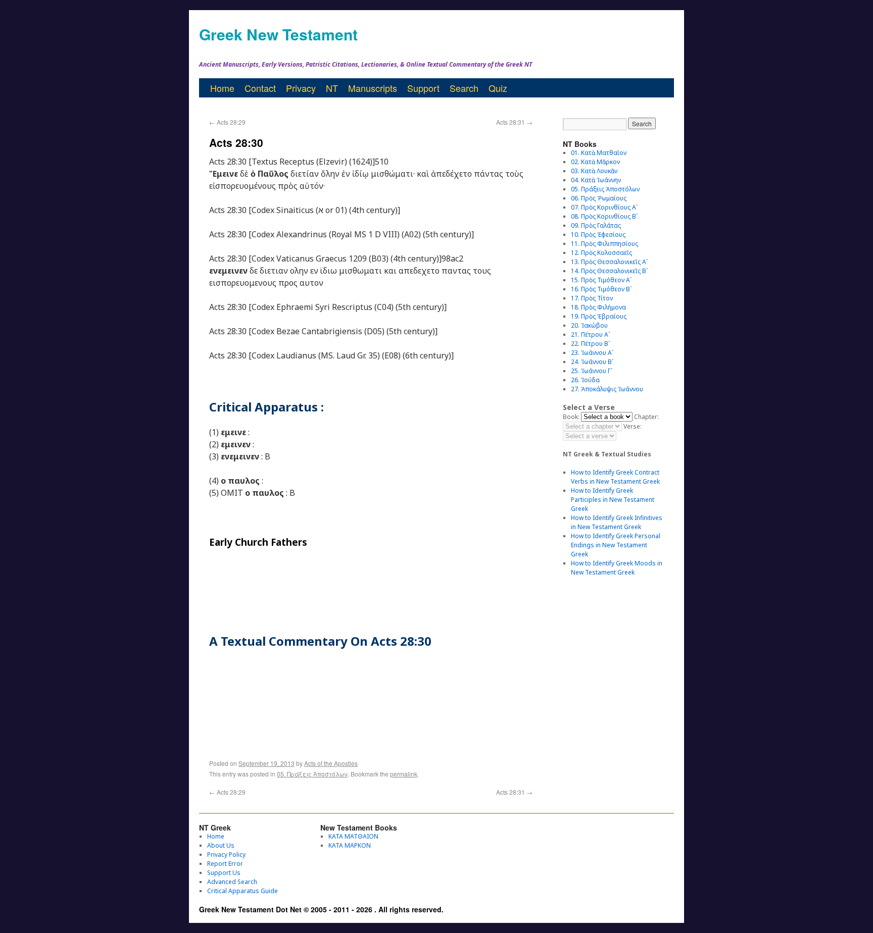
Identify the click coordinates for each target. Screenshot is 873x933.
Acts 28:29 (227, 122)
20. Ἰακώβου (589, 325)
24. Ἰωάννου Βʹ (592, 361)
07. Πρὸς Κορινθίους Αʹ (604, 207)
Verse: (632, 426)
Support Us (223, 872)
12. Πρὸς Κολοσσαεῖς (601, 252)
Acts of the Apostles (331, 763)
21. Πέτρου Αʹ (590, 334)
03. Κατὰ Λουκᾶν (594, 171)
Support (423, 87)
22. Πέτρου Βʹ (590, 343)
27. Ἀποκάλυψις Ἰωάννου (607, 389)
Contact (260, 87)
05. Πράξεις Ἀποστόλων (312, 773)
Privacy (301, 87)
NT (332, 87)
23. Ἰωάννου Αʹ (592, 352)
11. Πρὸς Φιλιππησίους (604, 243)
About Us (220, 845)
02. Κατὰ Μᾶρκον (595, 162)
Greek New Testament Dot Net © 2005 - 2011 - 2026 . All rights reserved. (321, 909)
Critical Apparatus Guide (242, 891)
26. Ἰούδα (585, 380)
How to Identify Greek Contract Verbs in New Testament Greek (615, 477)
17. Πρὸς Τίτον (592, 298)
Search (464, 87)
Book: (571, 416)
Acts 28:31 (514, 122)
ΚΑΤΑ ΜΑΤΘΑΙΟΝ (353, 836)
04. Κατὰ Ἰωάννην (596, 180)
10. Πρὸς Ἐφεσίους (598, 234)
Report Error (225, 863)
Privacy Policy (226, 854)
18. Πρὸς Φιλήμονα (598, 307)
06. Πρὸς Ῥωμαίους (598, 198)
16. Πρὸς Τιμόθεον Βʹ (601, 289)
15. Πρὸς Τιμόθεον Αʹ (601, 280)
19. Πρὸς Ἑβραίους (598, 316)
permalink (403, 773)
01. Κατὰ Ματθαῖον (598, 152)
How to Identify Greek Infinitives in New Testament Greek (616, 522)
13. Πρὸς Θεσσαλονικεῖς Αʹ (609, 261)
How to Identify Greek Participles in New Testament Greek (612, 499)
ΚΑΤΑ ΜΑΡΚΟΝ (349, 845)
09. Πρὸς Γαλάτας (596, 225)
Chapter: (646, 416)
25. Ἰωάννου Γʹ (591, 371)
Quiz (498, 87)
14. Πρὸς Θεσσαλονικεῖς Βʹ (609, 271)
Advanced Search (232, 881)
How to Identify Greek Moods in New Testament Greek (616, 568)
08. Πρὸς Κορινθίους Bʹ (604, 216)
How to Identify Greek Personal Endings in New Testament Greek (615, 545)
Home (222, 87)
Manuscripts (372, 87)
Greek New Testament (278, 34)
